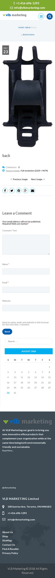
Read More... (8, 450)
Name (5, 264)
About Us (7, 532)
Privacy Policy (10, 553)
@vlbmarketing (9, 487)
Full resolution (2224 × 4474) (34, 170)
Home (21, 27)
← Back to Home (27, 34)
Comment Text (9, 230)
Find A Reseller (10, 548)
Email (5, 282)
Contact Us (8, 544)
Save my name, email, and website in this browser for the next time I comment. (25, 323)
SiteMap (7, 540)
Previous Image (19, 179)
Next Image (37, 179)
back (28, 27)
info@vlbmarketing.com (29, 7)
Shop (5, 536)
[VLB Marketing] (14, 15)
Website (6, 301)
